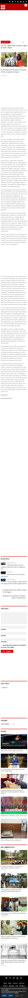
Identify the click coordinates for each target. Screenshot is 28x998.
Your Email (3, 635)
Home (5, 983)
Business (11, 986)
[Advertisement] (14, 25)
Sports (5, 986)
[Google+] (18, 1)
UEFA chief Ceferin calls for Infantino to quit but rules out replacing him (13, 567)
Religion (22, 986)
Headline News (11, 579)
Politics (15, 983)
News (9, 983)
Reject (10, 995)
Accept (4, 995)
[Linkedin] (24, 1)
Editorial (9, 572)
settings (16, 992)
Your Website (4, 642)
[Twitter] (12, 1)
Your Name (3, 629)
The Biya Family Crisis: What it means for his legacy (14, 591)
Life (17, 986)
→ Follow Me (4, 687)
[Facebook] (15, 1)
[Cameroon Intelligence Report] (3, 8)
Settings (17, 995)
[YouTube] (21, 1)
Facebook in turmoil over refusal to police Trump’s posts (15, 597)
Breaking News (11, 562)
